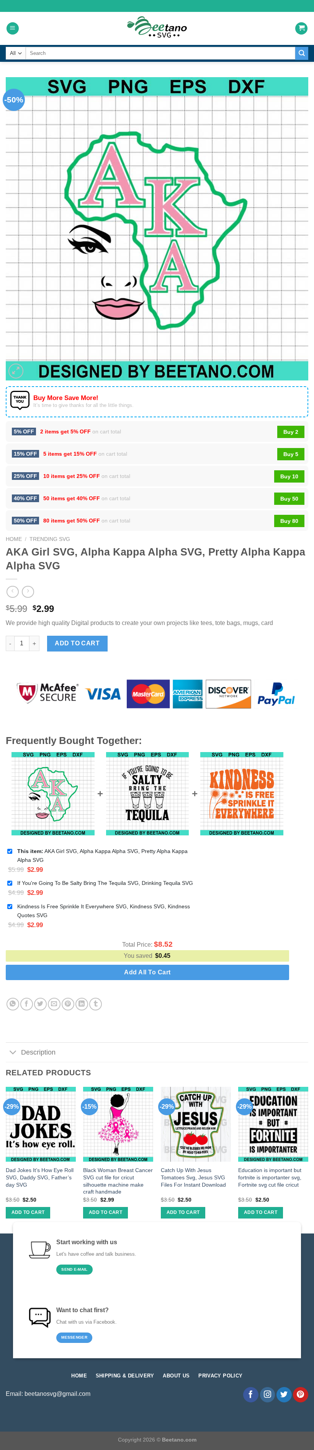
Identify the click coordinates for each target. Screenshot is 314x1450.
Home (14, 539)
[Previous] (6, 1159)
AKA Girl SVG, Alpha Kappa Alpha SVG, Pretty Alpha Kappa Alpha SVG (102, 855)
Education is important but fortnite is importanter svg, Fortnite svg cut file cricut (269, 1177)
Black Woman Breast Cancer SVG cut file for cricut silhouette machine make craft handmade (118, 1181)
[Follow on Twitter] (284, 1394)
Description (38, 1052)
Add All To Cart (147, 972)
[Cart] (301, 28)
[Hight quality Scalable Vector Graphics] (157, 28)
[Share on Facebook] (26, 1004)
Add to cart (77, 643)
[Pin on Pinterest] (68, 1004)
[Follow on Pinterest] (300, 1394)
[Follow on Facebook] (250, 1394)
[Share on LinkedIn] (81, 1004)
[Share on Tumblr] (95, 1004)
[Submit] (301, 53)
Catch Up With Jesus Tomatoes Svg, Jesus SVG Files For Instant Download (193, 1177)
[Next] (308, 1159)
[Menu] (13, 28)
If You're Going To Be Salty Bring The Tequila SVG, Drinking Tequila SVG (105, 883)
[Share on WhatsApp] (13, 1004)
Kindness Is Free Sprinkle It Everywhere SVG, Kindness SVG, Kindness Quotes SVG (103, 910)
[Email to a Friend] (54, 1004)
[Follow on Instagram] (267, 1394)
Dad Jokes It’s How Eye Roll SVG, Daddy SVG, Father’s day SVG (40, 1177)
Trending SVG (49, 539)
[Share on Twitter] (40, 1004)
